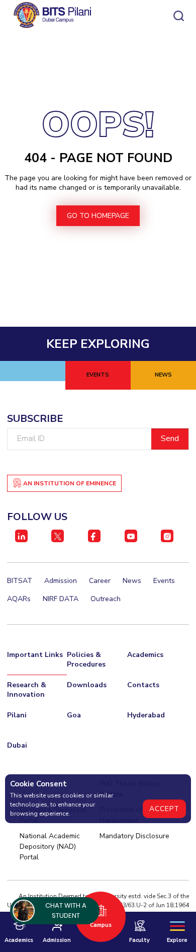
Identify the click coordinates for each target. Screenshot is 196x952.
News (132, 580)
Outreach (105, 599)
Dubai (17, 745)
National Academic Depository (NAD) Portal (50, 846)
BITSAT (19, 580)
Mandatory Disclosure (134, 836)
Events (164, 580)
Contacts (143, 685)
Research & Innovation (26, 689)
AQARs (19, 599)
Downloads (87, 685)
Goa (74, 715)
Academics (145, 655)
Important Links (35, 655)
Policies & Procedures (86, 659)
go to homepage (98, 216)
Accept (164, 809)
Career (100, 580)
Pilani (17, 715)
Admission (60, 580)
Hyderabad (146, 715)
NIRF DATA (60, 599)
